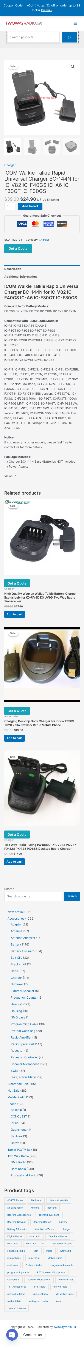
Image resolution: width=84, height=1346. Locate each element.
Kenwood (65, 1250)
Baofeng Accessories (19, 1214)
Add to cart (30, 206)
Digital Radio (14, 1236)
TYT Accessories (16, 1286)
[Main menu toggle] (75, 23)
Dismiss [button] (46, 10)
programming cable (18, 1272)
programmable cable (61, 1265)
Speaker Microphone (38, 1279)
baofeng (52, 1207)
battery (63, 1221)
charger (66, 1229)
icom (35, 1250)
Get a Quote (18, 248)
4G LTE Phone (15, 1200)
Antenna (35, 1207)
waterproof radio (38, 1301)
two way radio (66, 1279)
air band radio (15, 1207)
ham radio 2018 (35, 1243)
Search (9, 889)
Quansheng (13, 1279)
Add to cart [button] (14, 614)
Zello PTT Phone (16, 1308)
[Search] (69, 37)
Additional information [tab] (20, 276)
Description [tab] (12, 269)
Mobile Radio (55, 1257)
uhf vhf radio (60, 1286)
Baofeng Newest (16, 1221)
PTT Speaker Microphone (51, 1272)
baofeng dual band (49, 1214)
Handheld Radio (16, 1250)
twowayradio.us (65, 1327)
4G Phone (36, 1200)
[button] (73, 67)
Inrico (49, 1250)
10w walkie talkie (58, 1200)
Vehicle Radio (40, 1294)
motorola (12, 1265)
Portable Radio (33, 1265)
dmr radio (35, 1236)
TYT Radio (39, 1286)
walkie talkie (14, 1301)
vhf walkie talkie (65, 1294)
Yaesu (59, 1301)
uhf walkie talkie (16, 1294)
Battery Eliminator (17, 1229)
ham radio (13, 1243)
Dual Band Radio (57, 1236)
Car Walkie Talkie (44, 1229)
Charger (10, 165)
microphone (14, 1257)
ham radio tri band (62, 1243)
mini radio (34, 1257)
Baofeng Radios (42, 1221)
